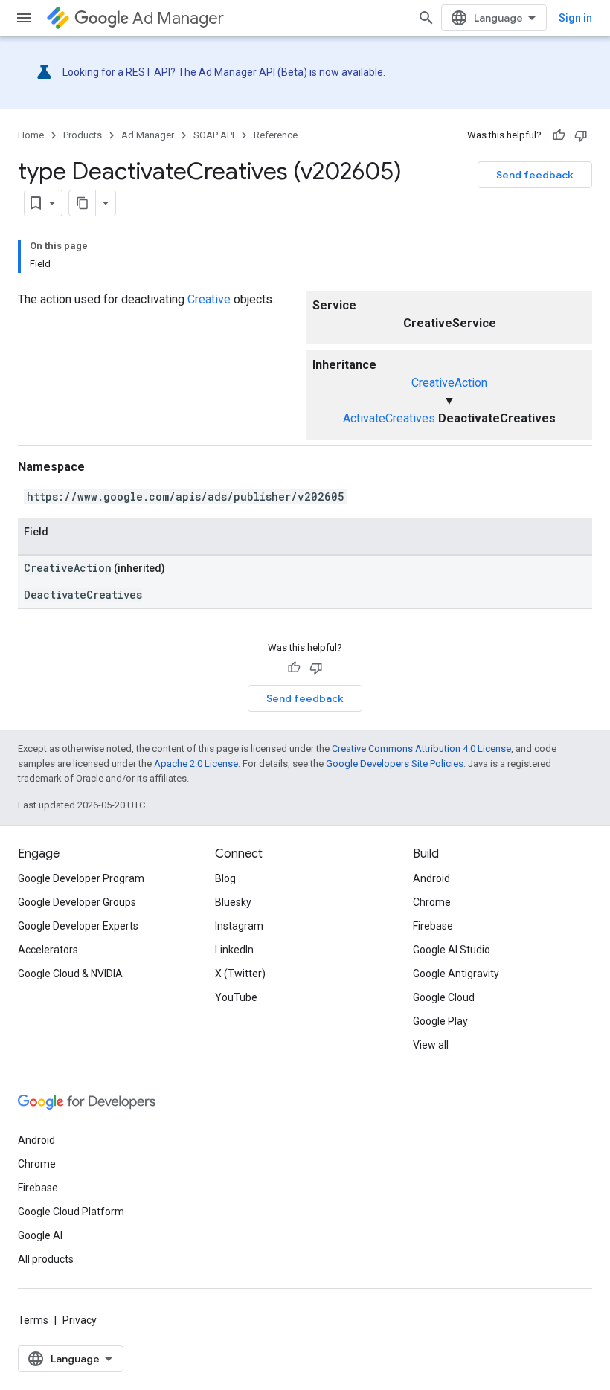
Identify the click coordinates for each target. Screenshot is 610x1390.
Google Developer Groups (77, 902)
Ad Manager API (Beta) (253, 72)
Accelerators (48, 950)
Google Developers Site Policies (394, 763)
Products (82, 135)
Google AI (40, 1235)
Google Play (440, 1021)
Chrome (432, 902)
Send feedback (535, 174)
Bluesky (233, 902)
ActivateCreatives (389, 418)
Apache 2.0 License (196, 763)
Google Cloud (444, 997)
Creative (209, 299)
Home (31, 135)
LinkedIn (234, 950)
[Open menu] (24, 18)
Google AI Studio (451, 950)
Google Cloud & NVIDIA (70, 973)
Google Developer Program (81, 878)
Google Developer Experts (78, 926)
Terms (33, 1320)
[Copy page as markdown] (82, 203)
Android (431, 878)
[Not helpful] (581, 135)
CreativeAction (449, 383)
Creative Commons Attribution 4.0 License (421, 748)
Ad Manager (178, 18)
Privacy (79, 1320)
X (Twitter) (240, 973)
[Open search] (426, 18)
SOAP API (213, 135)
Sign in (575, 18)
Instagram (239, 926)
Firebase (433, 926)
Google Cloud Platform (71, 1211)
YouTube (236, 997)
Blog (225, 878)
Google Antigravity (456, 973)
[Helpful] (559, 135)
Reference (276, 135)
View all (431, 1045)
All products (46, 1259)
